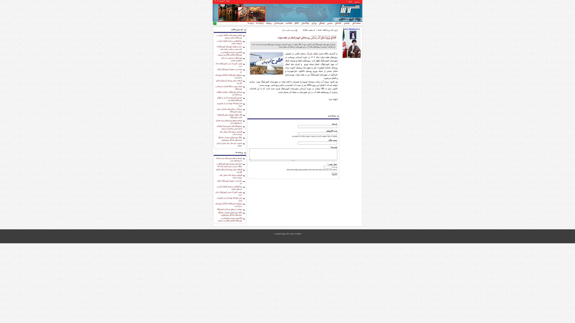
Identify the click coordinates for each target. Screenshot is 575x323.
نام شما (334, 124)
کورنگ (309, 53)
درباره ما (251, 23)
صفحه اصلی (356, 23)
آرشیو (357, 2)
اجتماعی (346, 23)
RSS (350, 2)
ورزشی (313, 23)
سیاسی (329, 23)
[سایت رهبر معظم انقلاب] (352, 57)
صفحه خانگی (332, 140)
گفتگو (297, 23)
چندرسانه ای (278, 23)
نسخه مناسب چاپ (288, 30)
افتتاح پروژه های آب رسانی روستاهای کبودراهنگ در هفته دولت (307, 38)
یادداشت (289, 23)
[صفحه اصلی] (287, 21)
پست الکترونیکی (331, 131)
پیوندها (268, 23)
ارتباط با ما (260, 23)
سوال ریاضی (332, 164)
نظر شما (333, 147)
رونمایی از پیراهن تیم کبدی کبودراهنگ (229, 209)
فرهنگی (321, 23)
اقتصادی (338, 23)
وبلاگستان (305, 23)
